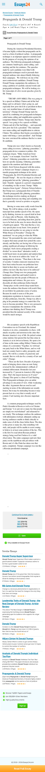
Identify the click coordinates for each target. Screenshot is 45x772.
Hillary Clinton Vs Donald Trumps (17, 638)
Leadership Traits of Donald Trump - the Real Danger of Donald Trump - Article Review (21, 603)
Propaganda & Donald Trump (16, 673)
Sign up (22, 705)
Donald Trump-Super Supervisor (17, 556)
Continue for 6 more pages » (22, 515)
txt (18, 521)
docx (19, 526)
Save (24, 535)
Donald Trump (9, 570)
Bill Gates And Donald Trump (16, 585)
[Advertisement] (22, 479)
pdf (18, 523)
